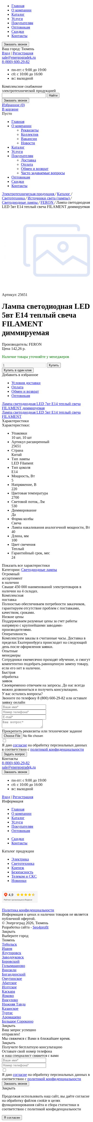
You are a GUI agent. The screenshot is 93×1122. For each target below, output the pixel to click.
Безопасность (22, 872)
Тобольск (9, 944)
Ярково (8, 996)
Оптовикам (20, 27)
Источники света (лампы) (49, 198)
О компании (21, 10)
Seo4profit (40, 927)
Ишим (7, 949)
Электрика (20, 859)
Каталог (18, 14)
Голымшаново (13, 966)
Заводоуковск (13, 957)
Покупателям (22, 23)
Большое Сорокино (17, 1021)
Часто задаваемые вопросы (43, 173)
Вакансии (29, 139)
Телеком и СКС (24, 876)
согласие (20, 745)
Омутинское (12, 979)
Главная (17, 6)
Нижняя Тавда (14, 1004)
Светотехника (14, 198)
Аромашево (11, 1017)
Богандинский (14, 974)
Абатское (9, 983)
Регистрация (23, 53)
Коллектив (29, 134)
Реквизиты (30, 130)
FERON (47, 202)
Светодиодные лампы (20, 202)
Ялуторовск (11, 953)
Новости (28, 143)
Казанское (10, 1008)
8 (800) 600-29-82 (16, 62)
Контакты (19, 36)
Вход (6, 53)
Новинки (18, 881)
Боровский (11, 961)
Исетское (9, 987)
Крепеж (17, 868)
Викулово (10, 1000)
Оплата (27, 164)
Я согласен (12, 1117)
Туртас (7, 1013)
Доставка (28, 160)
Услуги (17, 19)
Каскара (8, 991)
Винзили (9, 970)
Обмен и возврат (34, 169)
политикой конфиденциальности (57, 749)
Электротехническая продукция (28, 194)
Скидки (17, 31)
